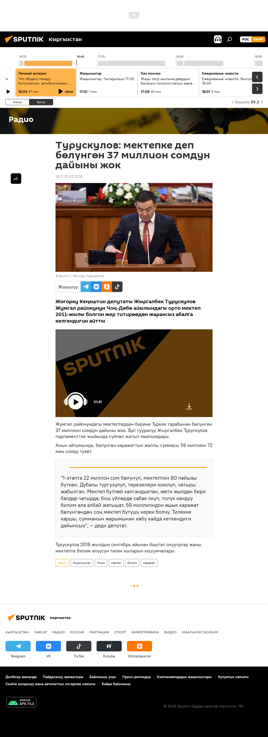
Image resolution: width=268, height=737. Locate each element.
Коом (101, 563)
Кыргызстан (82, 563)
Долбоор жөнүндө (21, 676)
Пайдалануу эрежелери (63, 676)
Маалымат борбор (200, 632)
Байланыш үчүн (103, 676)
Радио (62, 563)
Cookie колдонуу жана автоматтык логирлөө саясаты (50, 683)
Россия (77, 632)
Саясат (40, 632)
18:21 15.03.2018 (68, 176)
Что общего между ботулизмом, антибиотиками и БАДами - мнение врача (44, 83)
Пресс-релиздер (136, 676)
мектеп (116, 563)
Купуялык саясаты (233, 676)
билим (132, 563)
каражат (149, 563)
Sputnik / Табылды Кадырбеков (81, 276)
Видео (170, 632)
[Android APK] (21, 703)
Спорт (120, 632)
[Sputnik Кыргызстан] (26, 43)
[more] (16, 178)
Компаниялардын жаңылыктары (184, 676)
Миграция (99, 632)
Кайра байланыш (116, 683)
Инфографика (145, 632)
